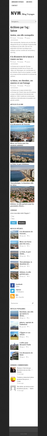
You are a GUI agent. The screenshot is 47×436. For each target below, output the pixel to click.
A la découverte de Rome (26, 354)
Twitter (18, 290)
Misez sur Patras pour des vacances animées (19, 144)
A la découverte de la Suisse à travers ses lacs (22, 57)
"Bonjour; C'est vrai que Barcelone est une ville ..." (25, 370)
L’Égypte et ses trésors (25, 333)
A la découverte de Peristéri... (26, 232)
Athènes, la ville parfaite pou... (25, 273)
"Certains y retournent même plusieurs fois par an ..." (25, 379)
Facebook (19, 284)
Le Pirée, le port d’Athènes (19, 164)
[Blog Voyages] (23, 15)
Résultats (22, 223)
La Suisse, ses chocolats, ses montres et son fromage (21, 81)
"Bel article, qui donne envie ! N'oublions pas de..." (25, 387)
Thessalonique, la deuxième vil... (26, 263)
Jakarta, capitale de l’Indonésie (26, 323)
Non (13, 219)
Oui (13, 216)
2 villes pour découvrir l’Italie (25, 344)
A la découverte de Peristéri (20, 124)
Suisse (21, 38)
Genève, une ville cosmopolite (22, 35)
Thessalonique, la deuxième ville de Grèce (21, 184)
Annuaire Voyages (18, 2)
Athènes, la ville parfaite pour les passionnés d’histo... (22, 205)
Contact (15, 5)
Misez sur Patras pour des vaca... (25, 243)
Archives (29, 2)
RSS (17, 295)
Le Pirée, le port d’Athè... (25, 253)
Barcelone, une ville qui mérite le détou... (26, 314)
